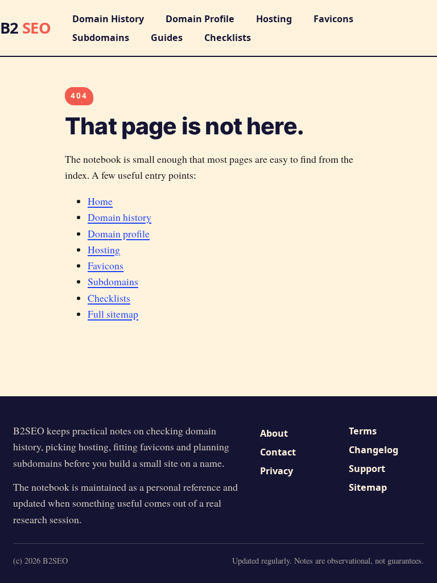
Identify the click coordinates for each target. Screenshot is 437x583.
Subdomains (100, 37)
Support (367, 468)
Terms (363, 431)
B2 (25, 27)
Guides (167, 37)
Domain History (108, 19)
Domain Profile (200, 19)
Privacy (276, 471)
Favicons (333, 19)
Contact (278, 452)
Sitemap (368, 487)
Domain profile (119, 233)
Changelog (373, 450)
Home (100, 201)
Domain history (119, 217)
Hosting (274, 19)
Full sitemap (113, 314)
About (274, 433)
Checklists (227, 37)
